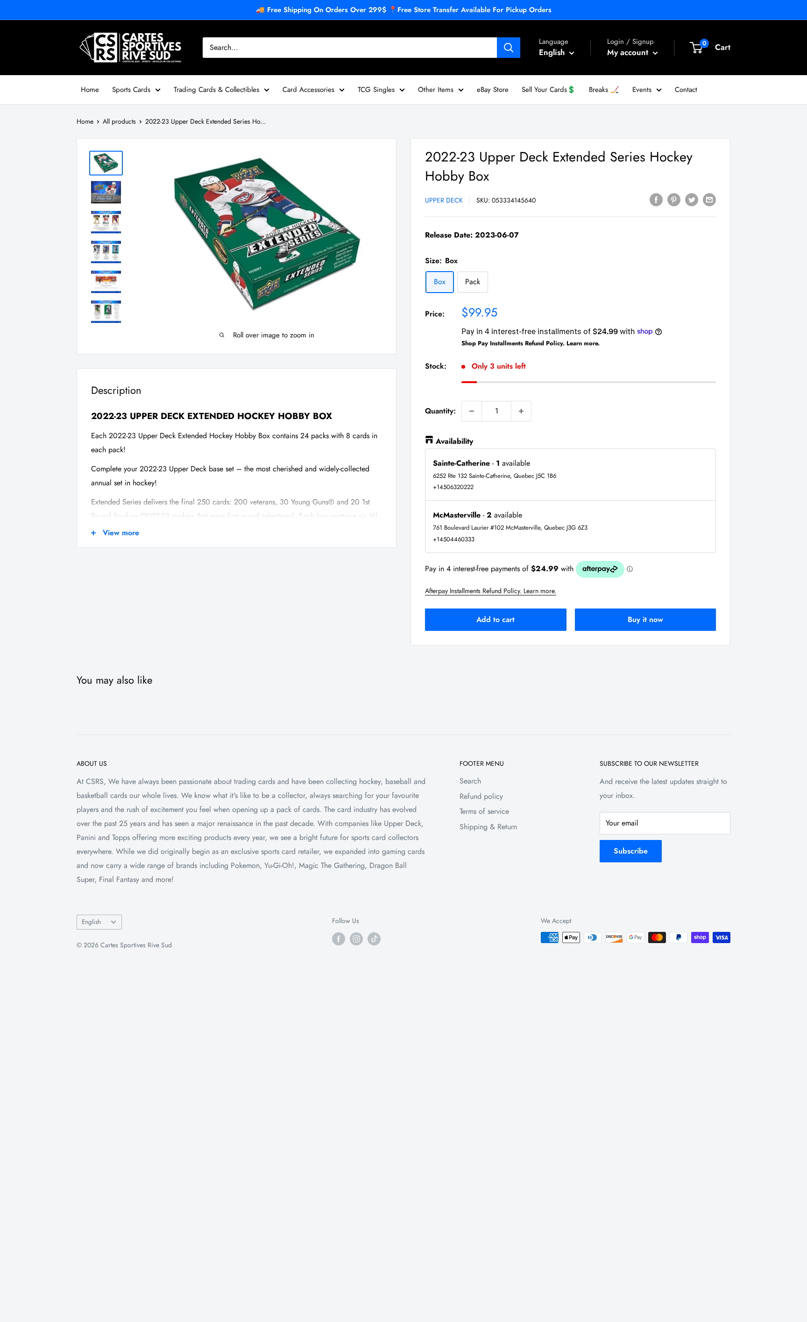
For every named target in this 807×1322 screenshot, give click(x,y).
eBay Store (493, 89)
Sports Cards (131, 89)
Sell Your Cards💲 (549, 89)
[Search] (508, 47)
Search (470, 781)
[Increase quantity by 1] (521, 411)
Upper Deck (444, 200)
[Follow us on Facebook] (338, 938)
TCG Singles (376, 89)
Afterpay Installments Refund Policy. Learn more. (490, 590)
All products (119, 121)
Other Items (435, 89)
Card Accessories (308, 89)
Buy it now (645, 619)
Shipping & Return (488, 826)
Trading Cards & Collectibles (216, 89)
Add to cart (495, 619)
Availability (454, 441)
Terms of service (484, 811)
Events (641, 89)
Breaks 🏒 (604, 89)
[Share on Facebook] (656, 199)
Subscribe (631, 851)
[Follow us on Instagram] (356, 938)
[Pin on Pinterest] (673, 199)
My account (629, 52)
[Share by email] (709, 199)
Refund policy (481, 796)
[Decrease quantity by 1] (471, 411)
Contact (686, 89)
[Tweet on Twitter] (691, 199)
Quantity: (440, 411)
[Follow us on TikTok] (374, 938)
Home (90, 89)
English (91, 921)
